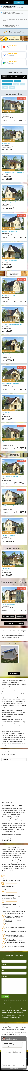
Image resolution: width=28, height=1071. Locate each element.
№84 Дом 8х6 (6, 568)
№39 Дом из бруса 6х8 (8, 295)
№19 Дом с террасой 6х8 (9, 202)
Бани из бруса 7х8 (9, 623)
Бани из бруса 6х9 (19, 623)
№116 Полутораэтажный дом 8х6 (11, 476)
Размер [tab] (11, 76)
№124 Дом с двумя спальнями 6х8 (12, 383)
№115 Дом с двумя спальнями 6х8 (12, 442)
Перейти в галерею (14, 673)
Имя (2, 958)
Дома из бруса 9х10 (21, 616)
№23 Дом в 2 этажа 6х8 (8, 535)
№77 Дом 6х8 (6, 412)
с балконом (17, 81)
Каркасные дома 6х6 (21, 619)
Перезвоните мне (19, 2)
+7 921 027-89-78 (6, 2)
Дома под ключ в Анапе (16, 32)
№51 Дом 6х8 (6, 114)
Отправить (5, 996)
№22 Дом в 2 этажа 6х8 (8, 506)
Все (24, 78)
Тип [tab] (5, 76)
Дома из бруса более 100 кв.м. (8, 619)
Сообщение (4, 976)
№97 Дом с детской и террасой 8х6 (12, 324)
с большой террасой (7, 84)
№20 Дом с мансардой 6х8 (9, 231)
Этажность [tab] (19, 76)
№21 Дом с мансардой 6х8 (9, 260)
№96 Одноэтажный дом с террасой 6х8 (13, 172)
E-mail (2, 970)
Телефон (3, 964)
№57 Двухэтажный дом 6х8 (9, 604)
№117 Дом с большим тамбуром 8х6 (12, 354)
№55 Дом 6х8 (6, 143)
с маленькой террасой (7, 81)
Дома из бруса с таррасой (8, 616)
